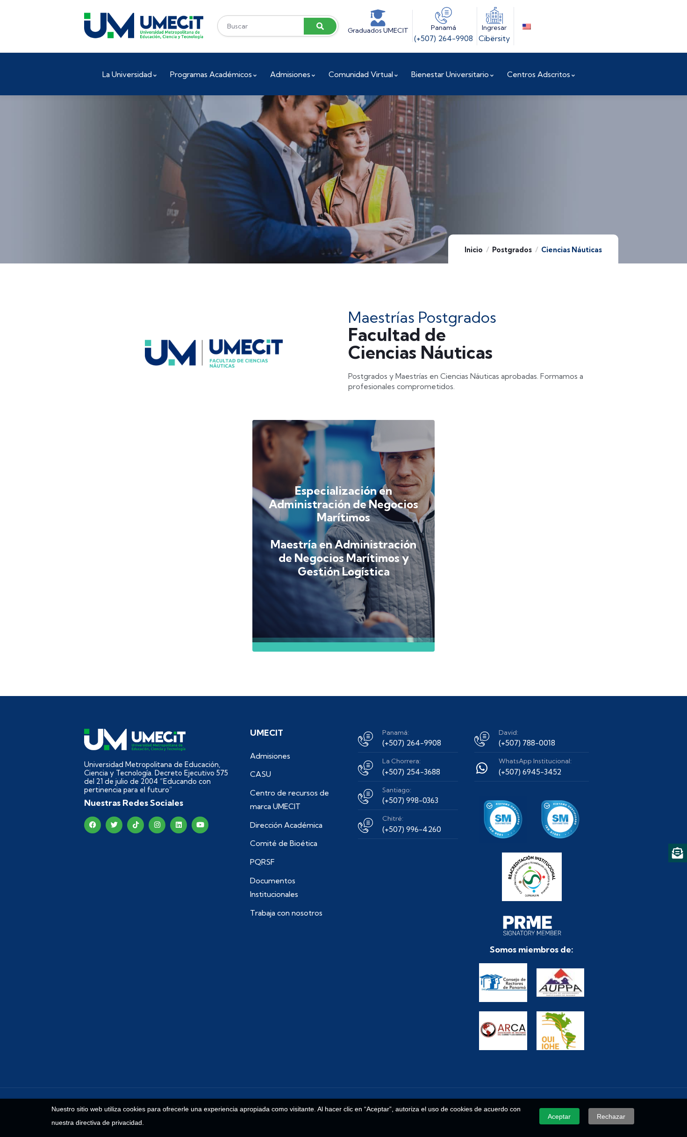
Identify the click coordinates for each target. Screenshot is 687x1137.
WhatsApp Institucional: (535, 761)
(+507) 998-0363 (410, 800)
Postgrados (512, 249)
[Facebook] (92, 825)
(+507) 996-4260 (411, 829)
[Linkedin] (178, 825)
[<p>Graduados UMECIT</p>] (378, 18)
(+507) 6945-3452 (530, 771)
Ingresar (494, 27)
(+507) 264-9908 (443, 38)
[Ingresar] (494, 15)
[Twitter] (114, 825)
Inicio (474, 249)
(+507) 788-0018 (527, 742)
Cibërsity (494, 38)
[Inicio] (143, 26)
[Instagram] (157, 825)
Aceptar (559, 1116)
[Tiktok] (135, 825)
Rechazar (611, 1116)
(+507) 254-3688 (411, 771)
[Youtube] (200, 825)
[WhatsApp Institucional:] (481, 767)
